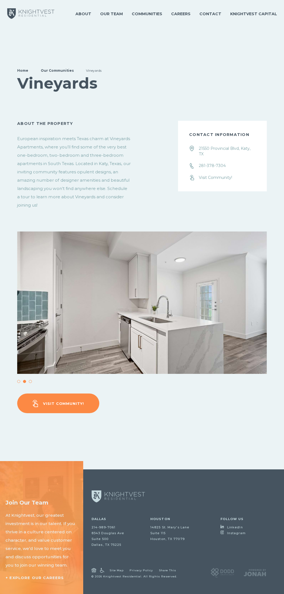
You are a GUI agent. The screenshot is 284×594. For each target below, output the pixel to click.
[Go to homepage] (118, 496)
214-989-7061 (103, 527)
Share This (167, 570)
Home (22, 70)
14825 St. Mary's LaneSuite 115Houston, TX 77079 (169, 533)
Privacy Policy (141, 570)
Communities (147, 13)
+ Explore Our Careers (35, 577)
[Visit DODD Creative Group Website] (222, 572)
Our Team (111, 13)
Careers (181, 13)
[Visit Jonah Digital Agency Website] (255, 572)
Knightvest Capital (253, 13)
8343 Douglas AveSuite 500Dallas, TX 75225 (108, 539)
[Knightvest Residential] (31, 13)
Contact (210, 13)
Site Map (117, 570)
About (83, 13)
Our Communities (57, 70)
